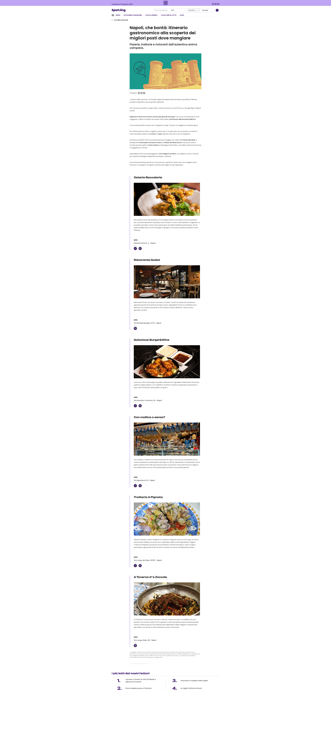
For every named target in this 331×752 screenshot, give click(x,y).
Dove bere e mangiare (133, 15)
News (118, 15)
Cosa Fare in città (168, 15)
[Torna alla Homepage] (119, 10)
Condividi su (133, 93)
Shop (182, 15)
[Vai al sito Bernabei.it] (166, 3)
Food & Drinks (151, 15)
